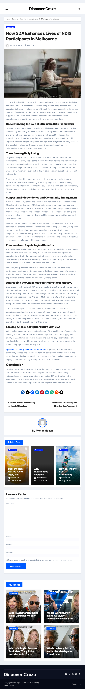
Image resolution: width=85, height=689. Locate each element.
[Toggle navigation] (7, 9)
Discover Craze (42, 8)
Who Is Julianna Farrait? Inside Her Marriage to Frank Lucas (60, 651)
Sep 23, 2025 (42, 481)
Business (10, 27)
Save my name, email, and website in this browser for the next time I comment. (39, 560)
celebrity (13, 593)
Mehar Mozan (18, 45)
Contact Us (76, 684)
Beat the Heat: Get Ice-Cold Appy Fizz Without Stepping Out (16, 474)
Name (9, 536)
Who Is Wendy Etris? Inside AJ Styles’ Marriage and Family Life (60, 615)
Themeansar (9, 686)
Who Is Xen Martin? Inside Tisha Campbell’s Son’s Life (24, 615)
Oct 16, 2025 (16, 481)
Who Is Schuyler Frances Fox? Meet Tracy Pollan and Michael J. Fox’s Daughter (23, 652)
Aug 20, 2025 (67, 481)
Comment (10, 503)
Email (9, 544)
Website (9, 552)
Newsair (33, 682)
